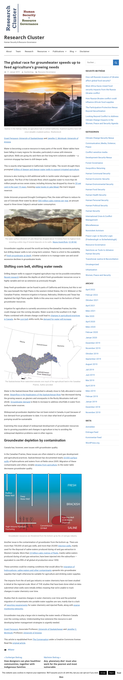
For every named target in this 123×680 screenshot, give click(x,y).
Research (29, 51)
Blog (72, 51)
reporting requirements (17, 605)
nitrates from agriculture (46, 465)
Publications (58, 51)
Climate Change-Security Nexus (100, 138)
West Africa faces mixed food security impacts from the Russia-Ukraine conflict (101, 89)
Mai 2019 (90, 380)
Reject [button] (111, 673)
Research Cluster (24, 37)
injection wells (64, 546)
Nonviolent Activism (95, 230)
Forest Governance (94, 163)
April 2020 (90, 321)
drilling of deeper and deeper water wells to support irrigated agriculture (46, 169)
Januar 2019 (91, 401)
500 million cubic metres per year (53, 200)
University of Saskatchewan (31, 138)
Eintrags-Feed (92, 432)
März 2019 (90, 391)
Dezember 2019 (93, 343)
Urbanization (91, 269)
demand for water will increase (57, 319)
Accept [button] (103, 673)
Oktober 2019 (92, 353)
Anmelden (90, 427)
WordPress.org (92, 443)
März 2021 (90, 311)
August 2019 (91, 364)
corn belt (24, 319)
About (9, 51)
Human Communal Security (98, 173)
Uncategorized (92, 264)
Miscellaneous (92, 225)
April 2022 (90, 289)
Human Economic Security (98, 179)
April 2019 (90, 385)
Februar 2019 (92, 396)
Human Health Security (96, 195)
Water (11, 649)
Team (18, 51)
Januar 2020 (91, 337)
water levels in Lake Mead (47, 187)
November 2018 (93, 412)
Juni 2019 (90, 375)
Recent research (11, 277)
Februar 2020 (92, 332)
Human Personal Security (97, 200)
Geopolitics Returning (95, 168)
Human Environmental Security (99, 184)
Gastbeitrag (28, 72)
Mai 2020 (90, 316)
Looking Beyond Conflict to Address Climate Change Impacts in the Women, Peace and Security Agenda (102, 120)
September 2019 (93, 359)
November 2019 (93, 348)
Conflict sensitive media (96, 152)
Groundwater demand (20, 402)
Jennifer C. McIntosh (57, 138)
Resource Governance (47, 72)
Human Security (93, 211)
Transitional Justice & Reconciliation (102, 259)
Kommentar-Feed (93, 437)
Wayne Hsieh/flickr (60, 242)
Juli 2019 (90, 369)
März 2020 (90, 327)
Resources (42, 51)
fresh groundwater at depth (18, 255)
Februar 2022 (92, 295)
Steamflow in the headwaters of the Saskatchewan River (35, 394)
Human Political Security (97, 205)
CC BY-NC (73, 242)
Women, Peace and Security (98, 275)
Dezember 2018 (93, 407)
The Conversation (41, 639)
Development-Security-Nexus (99, 157)
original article (18, 643)
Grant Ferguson (11, 138)
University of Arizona (32, 633)
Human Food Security (95, 189)
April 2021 (90, 305)
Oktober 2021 (92, 300)
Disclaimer (84, 51)
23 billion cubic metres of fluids (44, 553)
